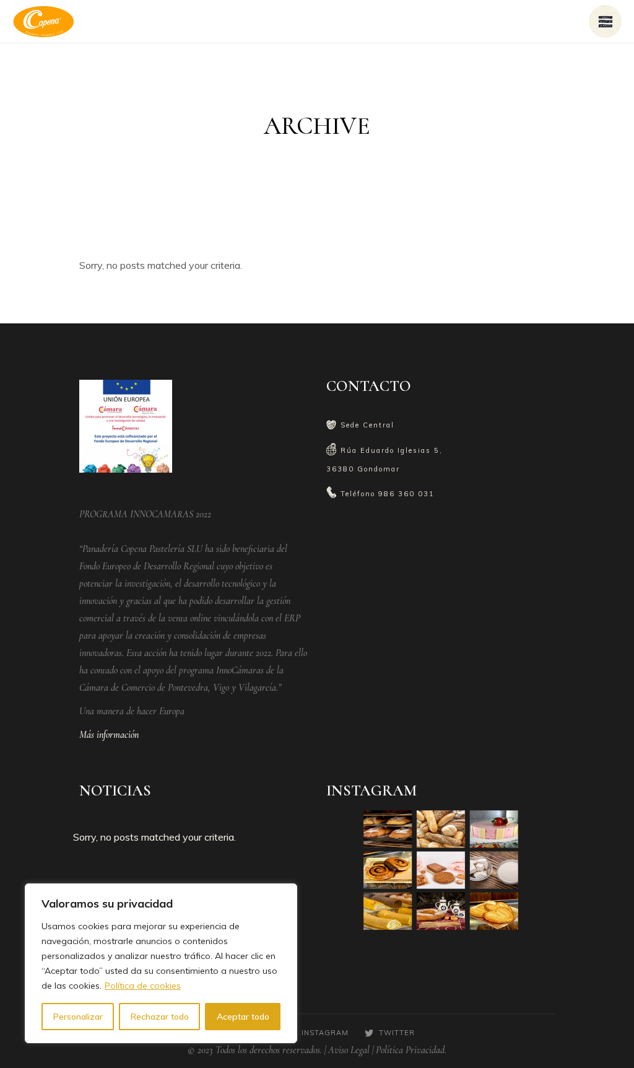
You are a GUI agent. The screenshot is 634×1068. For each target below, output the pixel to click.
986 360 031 (406, 493)
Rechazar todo (160, 1016)
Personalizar (78, 1016)
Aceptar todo (243, 1016)
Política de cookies (143, 985)
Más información (109, 735)
